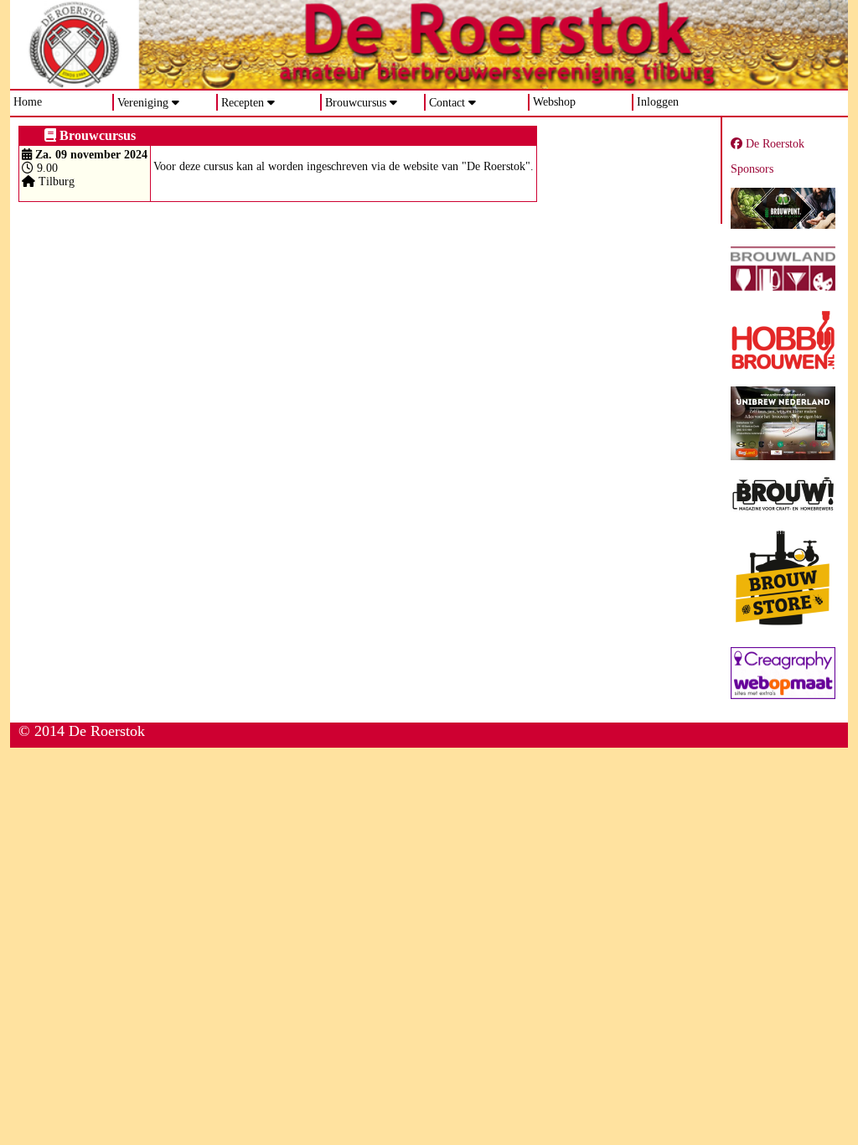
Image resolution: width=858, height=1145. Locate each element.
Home (27, 102)
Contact (447, 102)
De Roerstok (773, 143)
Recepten (242, 102)
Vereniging (142, 102)
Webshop (554, 102)
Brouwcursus (355, 102)
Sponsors (752, 169)
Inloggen (658, 102)
